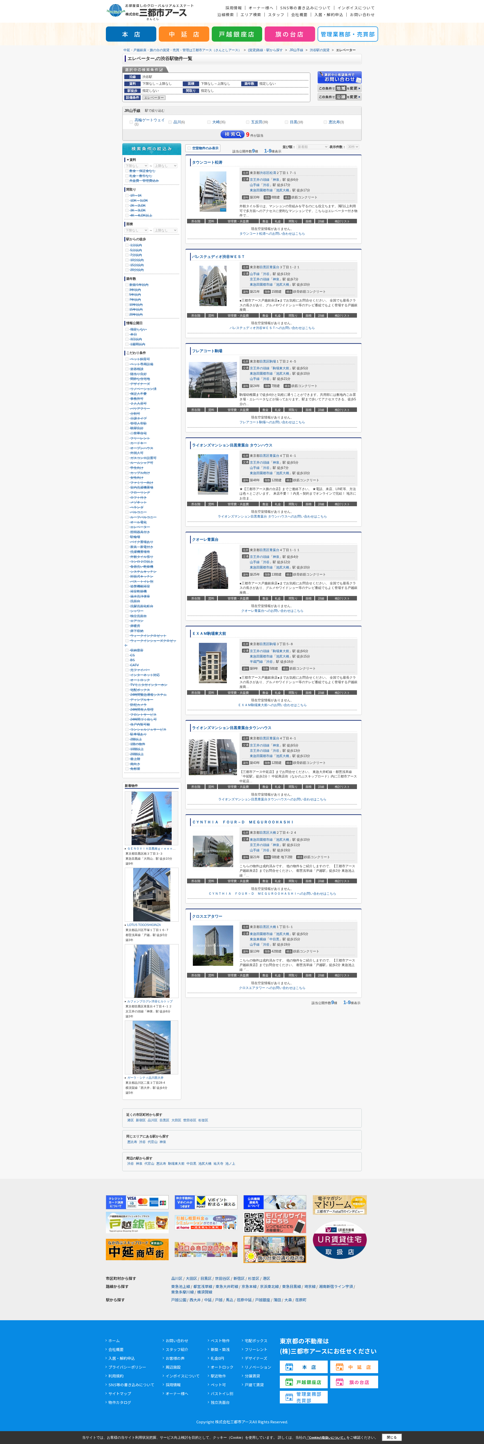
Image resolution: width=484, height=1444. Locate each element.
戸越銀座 (262, 1299)
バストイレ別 (222, 1393)
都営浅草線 (202, 1286)
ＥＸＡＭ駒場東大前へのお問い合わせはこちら (272, 705)
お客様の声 (175, 1358)
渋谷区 (264, 173)
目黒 (296, 122)
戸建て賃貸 (254, 1384)
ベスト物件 (220, 1340)
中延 (208, 1299)
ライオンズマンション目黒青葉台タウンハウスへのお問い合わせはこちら (272, 799)
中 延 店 (184, 33)
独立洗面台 (220, 1402)
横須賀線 (204, 1292)
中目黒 (274, 939)
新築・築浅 (220, 1349)
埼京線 (310, 1286)
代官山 (153, 1142)
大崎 (218, 122)
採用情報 (233, 7)
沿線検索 (225, 14)
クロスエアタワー (207, 916)
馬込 (229, 1299)
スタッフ (276, 14)
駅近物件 (218, 1375)
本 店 (131, 33)
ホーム (114, 1340)
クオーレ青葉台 (205, 539)
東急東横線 (258, 939)
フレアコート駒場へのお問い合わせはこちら (272, 422)
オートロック (222, 1367)
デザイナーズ (256, 1358)
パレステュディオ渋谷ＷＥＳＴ (218, 257)
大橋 (272, 832)
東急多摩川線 (182, 1292)
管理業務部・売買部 (348, 34)
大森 (288, 1299)
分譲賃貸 (252, 1375)
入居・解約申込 (329, 14)
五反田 (259, 122)
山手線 (255, 185)
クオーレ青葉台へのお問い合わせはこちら (272, 611)
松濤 (272, 173)
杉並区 (203, 1120)
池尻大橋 (282, 190)
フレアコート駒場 (207, 351)
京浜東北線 (269, 1286)
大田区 (176, 1120)
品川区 (153, 1120)
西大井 (195, 1299)
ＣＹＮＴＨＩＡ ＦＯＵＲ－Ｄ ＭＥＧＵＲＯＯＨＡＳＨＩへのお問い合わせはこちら (272, 893)
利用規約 (116, 1375)
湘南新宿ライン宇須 (336, 1286)
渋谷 (266, 185)
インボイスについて (356, 7)
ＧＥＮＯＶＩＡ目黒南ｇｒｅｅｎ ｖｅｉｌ (157, 848)
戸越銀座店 (237, 33)
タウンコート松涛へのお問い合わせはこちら (272, 233)
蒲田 (277, 1299)
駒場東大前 (281, 368)
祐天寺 (218, 1163)
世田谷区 (189, 1120)
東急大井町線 (227, 1286)
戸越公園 (178, 1299)
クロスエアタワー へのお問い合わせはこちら (272, 988)
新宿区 (141, 1120)
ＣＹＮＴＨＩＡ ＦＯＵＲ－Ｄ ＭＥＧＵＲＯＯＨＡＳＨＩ (243, 822)
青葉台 (274, 267)
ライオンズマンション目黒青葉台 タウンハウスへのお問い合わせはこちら (272, 516)
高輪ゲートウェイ (150, 122)
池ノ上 (230, 1163)
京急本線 (249, 1286)
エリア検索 (250, 14)
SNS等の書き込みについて (305, 7)
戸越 (219, 1299)
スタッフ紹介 (177, 1349)
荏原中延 (244, 1299)
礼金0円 (217, 1358)
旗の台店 (290, 33)
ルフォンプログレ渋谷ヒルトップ (150, 1001)
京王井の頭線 (259, 180)
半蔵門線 (256, 662)
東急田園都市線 (261, 190)
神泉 (276, 180)
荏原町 (301, 1299)
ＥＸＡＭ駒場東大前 (209, 633)
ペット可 (218, 1384)
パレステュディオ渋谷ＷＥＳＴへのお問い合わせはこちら (272, 328)
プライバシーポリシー (127, 1367)
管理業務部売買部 (309, 1397)
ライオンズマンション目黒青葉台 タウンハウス (232, 445)
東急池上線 (180, 1286)
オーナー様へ (261, 7)
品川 (179, 122)
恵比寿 (336, 122)
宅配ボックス (256, 1340)
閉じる (392, 1437)
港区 (130, 1120)
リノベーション (258, 1367)
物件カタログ (119, 1402)
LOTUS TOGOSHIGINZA (144, 925)
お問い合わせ (362, 14)
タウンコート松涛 (207, 162)
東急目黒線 (291, 1286)
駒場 (272, 361)
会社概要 (299, 14)
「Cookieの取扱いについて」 (326, 1437)
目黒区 (264, 267)
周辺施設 (173, 1367)
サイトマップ (119, 1393)
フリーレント (256, 1349)
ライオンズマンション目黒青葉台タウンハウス (231, 728)
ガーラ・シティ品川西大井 (145, 1077)
